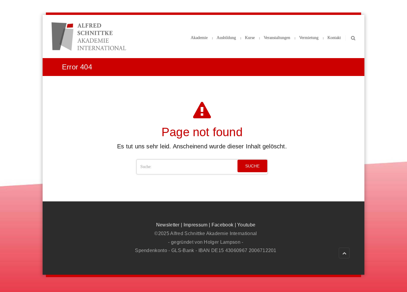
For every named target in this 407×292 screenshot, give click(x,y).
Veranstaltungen (277, 37)
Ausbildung (226, 37)
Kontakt (334, 37)
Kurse (250, 37)
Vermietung (309, 37)
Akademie (199, 37)
